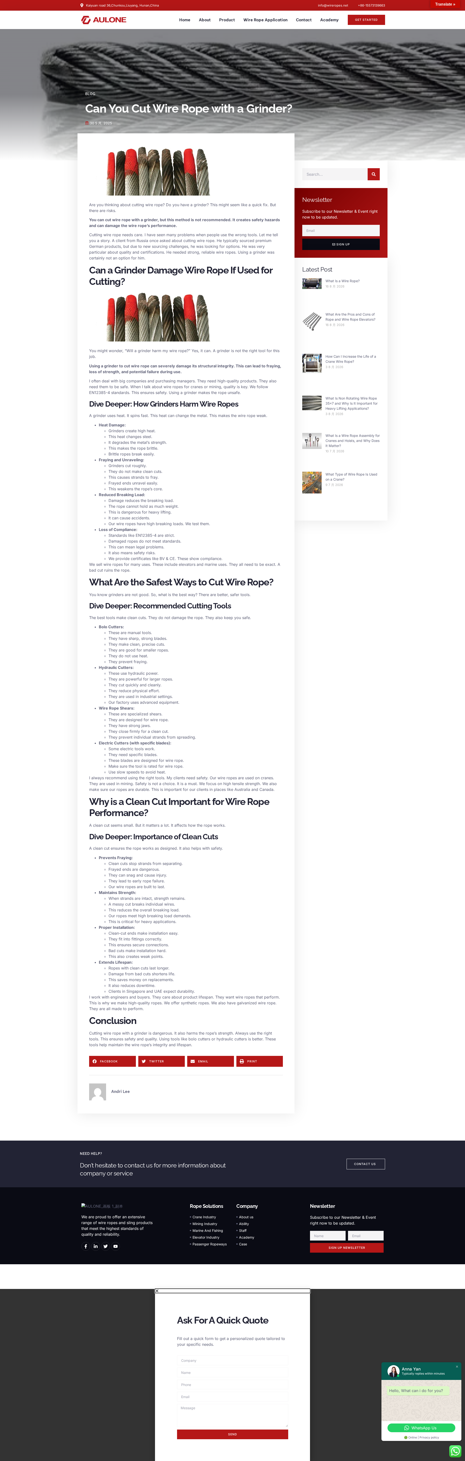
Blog (90, 94)
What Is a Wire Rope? (343, 281)
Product (227, 19)
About (205, 19)
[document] (232, 1375)
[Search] (374, 174)
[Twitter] (105, 1246)
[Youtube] (115, 1246)
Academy (329, 19)
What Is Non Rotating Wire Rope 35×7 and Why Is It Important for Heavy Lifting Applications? (352, 403)
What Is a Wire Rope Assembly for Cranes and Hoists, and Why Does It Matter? (353, 440)
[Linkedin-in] (95, 1246)
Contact (304, 19)
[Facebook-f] (85, 1246)
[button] (112, 1061)
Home (184, 19)
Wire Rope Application (265, 19)
